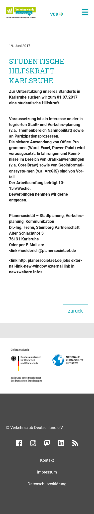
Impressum (47, 472)
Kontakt (47, 460)
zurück (75, 311)
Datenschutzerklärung (47, 484)
